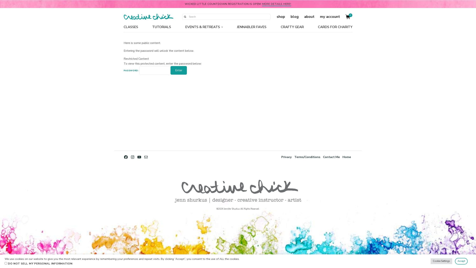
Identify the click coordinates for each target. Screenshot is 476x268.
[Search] (185, 17)
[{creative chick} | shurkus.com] (148, 17)
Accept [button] (461, 261)
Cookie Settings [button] (441, 261)
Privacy (286, 157)
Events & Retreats (202, 27)
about (309, 16)
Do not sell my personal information (40, 263)
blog (295, 16)
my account (330, 16)
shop (281, 16)
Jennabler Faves (251, 27)
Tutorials (161, 27)
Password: (131, 70)
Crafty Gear (292, 27)
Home (346, 157)
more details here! (276, 4)
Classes (131, 27)
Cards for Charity (335, 27)
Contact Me (331, 157)
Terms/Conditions (307, 157)
